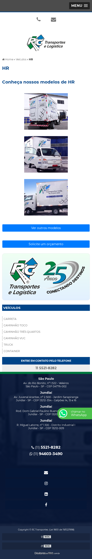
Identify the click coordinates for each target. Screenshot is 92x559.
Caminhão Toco (15, 325)
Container (12, 351)
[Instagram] (46, 483)
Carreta (10, 319)
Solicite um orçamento (46, 244)
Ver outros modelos (46, 228)
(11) (47, 447)
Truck (8, 344)
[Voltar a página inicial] (46, 40)
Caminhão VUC (14, 338)
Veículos (12, 308)
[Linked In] (46, 494)
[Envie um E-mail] (53, 19)
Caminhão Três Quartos (22, 331)
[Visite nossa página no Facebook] (46, 505)
